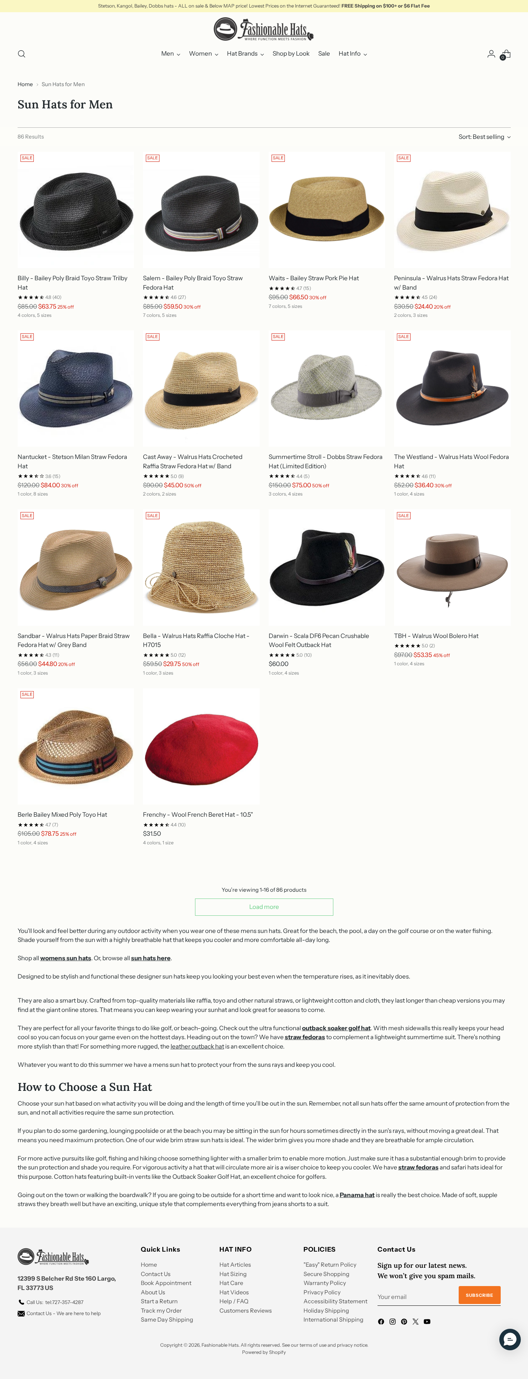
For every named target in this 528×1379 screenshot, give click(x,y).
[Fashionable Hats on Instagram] (393, 1323)
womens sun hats (65, 958)
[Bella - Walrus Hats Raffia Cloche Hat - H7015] (201, 567)
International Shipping (333, 1319)
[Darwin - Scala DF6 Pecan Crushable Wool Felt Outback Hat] (327, 567)
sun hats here (151, 958)
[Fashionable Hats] (264, 29)
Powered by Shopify (264, 1352)
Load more (264, 906)
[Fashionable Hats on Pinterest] (404, 1323)
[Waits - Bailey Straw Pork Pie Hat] (327, 210)
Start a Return (159, 1301)
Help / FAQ (234, 1301)
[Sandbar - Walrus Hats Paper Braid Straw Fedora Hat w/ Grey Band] (76, 567)
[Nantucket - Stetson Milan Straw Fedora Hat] (76, 388)
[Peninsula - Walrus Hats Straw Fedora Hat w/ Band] (452, 210)
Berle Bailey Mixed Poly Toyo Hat (62, 814)
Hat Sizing (233, 1273)
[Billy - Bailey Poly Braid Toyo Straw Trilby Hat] (76, 210)
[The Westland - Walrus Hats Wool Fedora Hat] (452, 388)
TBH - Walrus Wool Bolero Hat (436, 635)
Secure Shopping (326, 1273)
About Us (153, 1292)
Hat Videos (234, 1292)
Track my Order (161, 1310)
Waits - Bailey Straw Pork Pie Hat (314, 278)
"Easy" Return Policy (330, 1264)
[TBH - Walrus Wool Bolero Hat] (452, 567)
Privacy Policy (322, 1292)
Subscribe (480, 1295)
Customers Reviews (245, 1310)
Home (25, 84)
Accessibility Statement (335, 1301)
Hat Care (231, 1282)
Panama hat (357, 1195)
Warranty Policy (325, 1282)
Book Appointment (166, 1282)
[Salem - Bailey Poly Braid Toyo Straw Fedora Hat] (201, 210)
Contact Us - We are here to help (64, 1313)
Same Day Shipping (167, 1319)
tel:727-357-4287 (55, 1302)
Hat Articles (235, 1264)
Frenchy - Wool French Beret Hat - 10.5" (198, 814)
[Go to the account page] (491, 54)
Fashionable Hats (220, 1345)
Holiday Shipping (326, 1310)
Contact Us (156, 1273)
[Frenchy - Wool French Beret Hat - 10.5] (201, 746)
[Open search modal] (21, 54)
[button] (510, 1339)
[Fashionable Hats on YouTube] (427, 1323)
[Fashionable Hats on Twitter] (416, 1323)
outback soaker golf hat (336, 1028)
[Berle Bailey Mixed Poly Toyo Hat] (76, 746)
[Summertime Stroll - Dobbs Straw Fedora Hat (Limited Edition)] (327, 388)
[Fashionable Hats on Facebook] (382, 1323)
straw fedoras (305, 1037)
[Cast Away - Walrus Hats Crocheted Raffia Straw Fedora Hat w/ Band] (201, 388)
